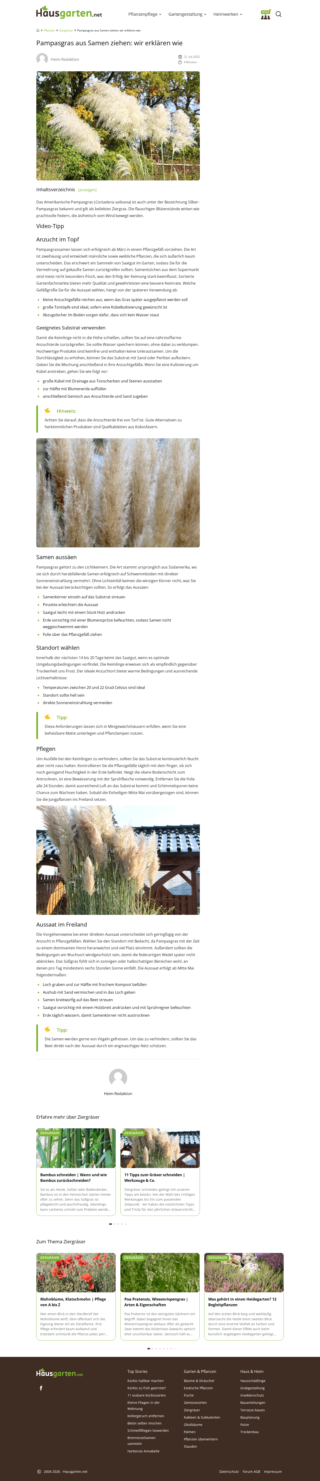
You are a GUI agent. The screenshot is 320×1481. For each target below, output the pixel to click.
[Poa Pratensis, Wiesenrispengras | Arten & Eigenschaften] (160, 1273)
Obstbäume (193, 1424)
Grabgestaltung (252, 1388)
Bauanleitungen (252, 1402)
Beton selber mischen (144, 1423)
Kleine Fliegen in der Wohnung (143, 1405)
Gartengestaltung (185, 14)
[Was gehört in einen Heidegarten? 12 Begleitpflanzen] (244, 1273)
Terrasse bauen (252, 1410)
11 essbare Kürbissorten (146, 1395)
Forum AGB (251, 1471)
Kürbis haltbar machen (145, 1380)
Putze (244, 1424)
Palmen (190, 1432)
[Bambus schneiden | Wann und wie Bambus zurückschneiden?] (76, 1148)
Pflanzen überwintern (201, 1439)
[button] (160, 14)
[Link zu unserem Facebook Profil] (41, 1388)
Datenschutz (229, 1471)
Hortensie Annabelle (143, 1451)
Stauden (190, 1446)
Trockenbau (249, 1432)
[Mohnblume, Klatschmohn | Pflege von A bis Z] (76, 1273)
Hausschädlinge (252, 1380)
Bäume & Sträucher (199, 1380)
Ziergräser (66, 30)
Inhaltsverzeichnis (66, 189)
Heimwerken (225, 14)
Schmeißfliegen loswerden (148, 1430)
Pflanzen (49, 30)
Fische (189, 1395)
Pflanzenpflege (142, 14)
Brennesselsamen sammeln (141, 1440)
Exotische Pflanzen (198, 1388)
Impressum (273, 1471)
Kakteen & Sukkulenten (202, 1417)
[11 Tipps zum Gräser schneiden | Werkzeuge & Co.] (160, 1148)
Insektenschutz (252, 1395)
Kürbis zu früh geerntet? (146, 1388)
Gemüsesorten (195, 1402)
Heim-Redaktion (65, 59)
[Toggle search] (278, 14)
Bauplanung (250, 1417)
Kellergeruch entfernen (145, 1416)
